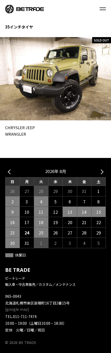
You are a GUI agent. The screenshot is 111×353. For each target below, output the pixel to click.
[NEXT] (101, 171)
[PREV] (10, 171)
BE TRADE (17, 270)
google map (17, 309)
